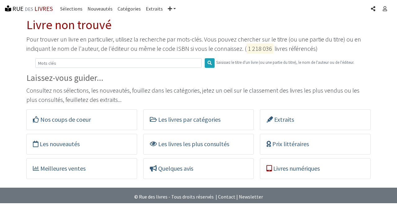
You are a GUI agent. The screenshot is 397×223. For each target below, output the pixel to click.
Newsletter (251, 197)
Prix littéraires (290, 144)
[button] (171, 8)
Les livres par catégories (189, 119)
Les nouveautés (59, 144)
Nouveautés (100, 9)
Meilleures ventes (62, 168)
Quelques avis (175, 168)
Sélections (71, 9)
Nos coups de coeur (65, 119)
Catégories (129, 9)
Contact (226, 197)
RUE (32, 8)
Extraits (154, 9)
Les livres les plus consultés (193, 144)
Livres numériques (296, 168)
